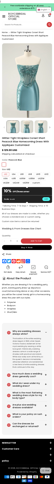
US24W (16, 182)
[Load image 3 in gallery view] (41, 126)
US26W (26, 182)
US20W (41, 178)
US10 (38, 174)
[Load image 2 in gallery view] (27, 126)
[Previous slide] (5, 7)
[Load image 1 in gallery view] (12, 126)
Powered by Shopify (27, 471)
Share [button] (8, 254)
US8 (30, 174)
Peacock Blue (4, 165)
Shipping (6, 154)
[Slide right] (50, 127)
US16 (14, 178)
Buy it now (27, 247)
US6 (22, 174)
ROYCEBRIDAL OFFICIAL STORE (30, 468)
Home (5, 32)
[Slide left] (4, 127)
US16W (23, 178)
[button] (4, 16)
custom (36, 182)
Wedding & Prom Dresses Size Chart (21, 228)
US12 (46, 174)
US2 (5, 174)
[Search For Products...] (49, 24)
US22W (6, 182)
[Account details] (43, 15)
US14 (5, 178)
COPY (46, 199)
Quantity (6, 235)
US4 (14, 174)
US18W (32, 178)
